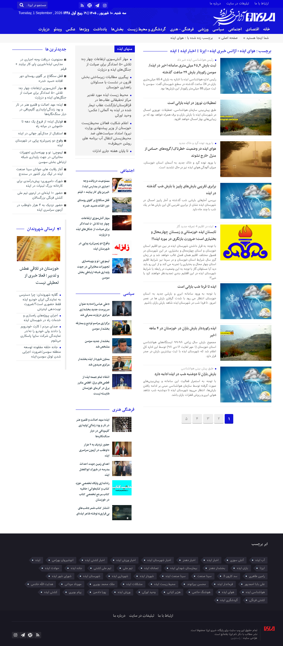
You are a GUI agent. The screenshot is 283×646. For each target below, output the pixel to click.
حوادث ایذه (52, 568)
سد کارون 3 (230, 576)
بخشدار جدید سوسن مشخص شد (97, 344)
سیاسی (218, 29)
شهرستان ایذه (91, 576)
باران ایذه (242, 568)
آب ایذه (260, 560)
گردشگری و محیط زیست (146, 29)
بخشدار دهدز (217, 568)
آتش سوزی (237, 560)
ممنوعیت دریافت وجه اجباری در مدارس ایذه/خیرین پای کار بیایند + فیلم (93, 186)
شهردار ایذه (147, 576)
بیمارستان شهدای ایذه (183, 568)
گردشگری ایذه (229, 600)
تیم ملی (128, 568)
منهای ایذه (124, 49)
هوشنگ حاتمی (201, 592)
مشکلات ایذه (134, 584)
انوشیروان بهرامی (63, 560)
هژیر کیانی (173, 592)
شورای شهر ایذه (62, 576)
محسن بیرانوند (196, 584)
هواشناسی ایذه (255, 592)
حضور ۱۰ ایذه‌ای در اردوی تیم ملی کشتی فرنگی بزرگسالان (40, 196)
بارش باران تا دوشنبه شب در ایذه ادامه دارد (185, 374)
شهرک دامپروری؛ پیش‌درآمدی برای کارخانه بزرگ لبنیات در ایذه (40, 184)
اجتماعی (235, 29)
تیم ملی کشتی (102, 568)
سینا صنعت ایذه (176, 576)
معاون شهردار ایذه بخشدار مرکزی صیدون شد (93, 362)
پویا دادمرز (99, 592)
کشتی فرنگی (257, 600)
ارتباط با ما (262, 3)
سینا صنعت (204, 576)
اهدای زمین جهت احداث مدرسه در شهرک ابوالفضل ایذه (94, 469)
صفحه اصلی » (228, 38)
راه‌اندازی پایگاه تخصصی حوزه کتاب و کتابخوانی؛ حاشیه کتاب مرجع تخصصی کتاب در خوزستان (92, 492)
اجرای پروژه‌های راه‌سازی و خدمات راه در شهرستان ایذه (42, 318)
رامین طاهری (257, 576)
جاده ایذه (76, 568)
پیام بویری (75, 592)
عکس (70, 29)
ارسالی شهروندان (41, 229)
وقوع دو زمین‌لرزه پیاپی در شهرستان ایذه (93, 246)
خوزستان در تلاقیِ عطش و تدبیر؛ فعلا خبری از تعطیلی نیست (39, 275)
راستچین (236, 638)
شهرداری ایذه (120, 576)
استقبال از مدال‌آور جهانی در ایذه (40, 133)
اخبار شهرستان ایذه (159, 560)
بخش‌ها (117, 29)
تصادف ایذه (151, 568)
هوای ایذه (228, 592)
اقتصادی (252, 29)
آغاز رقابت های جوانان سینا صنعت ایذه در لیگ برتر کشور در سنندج (39, 172)
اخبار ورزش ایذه (126, 560)
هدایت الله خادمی (42, 584)
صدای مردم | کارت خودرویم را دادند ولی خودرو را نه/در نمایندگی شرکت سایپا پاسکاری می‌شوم (40, 333)
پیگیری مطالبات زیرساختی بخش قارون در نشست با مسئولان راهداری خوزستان (106, 82)
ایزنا (262, 568)
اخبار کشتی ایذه (95, 560)
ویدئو (58, 29)
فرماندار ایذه (225, 584)
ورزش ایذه (124, 592)
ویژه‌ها (84, 29)
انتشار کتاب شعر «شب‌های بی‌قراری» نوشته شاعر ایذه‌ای (92, 511)
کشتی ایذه (50, 592)
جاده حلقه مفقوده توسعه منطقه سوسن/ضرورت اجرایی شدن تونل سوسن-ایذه (41, 352)
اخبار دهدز (189, 560)
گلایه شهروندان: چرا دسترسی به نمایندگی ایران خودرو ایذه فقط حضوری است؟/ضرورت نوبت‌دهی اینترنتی (40, 302)
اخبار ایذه (213, 560)
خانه (266, 29)
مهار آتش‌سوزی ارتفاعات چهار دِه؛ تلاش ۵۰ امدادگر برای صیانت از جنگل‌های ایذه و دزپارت (106, 65)
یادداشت (100, 29)
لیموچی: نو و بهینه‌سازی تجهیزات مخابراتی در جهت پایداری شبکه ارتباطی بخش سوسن (93, 270)
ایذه (37, 560)
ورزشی (203, 29)
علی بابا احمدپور (255, 584)
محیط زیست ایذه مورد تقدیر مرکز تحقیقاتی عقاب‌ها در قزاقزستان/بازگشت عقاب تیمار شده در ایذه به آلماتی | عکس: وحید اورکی (109, 106)
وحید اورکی (149, 592)
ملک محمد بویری (104, 584)
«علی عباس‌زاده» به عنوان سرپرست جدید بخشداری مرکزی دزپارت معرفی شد (94, 309)
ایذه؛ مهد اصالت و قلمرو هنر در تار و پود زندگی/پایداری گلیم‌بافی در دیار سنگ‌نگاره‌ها (92, 428)
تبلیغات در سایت (237, 3)
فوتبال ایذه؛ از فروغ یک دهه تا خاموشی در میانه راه (42, 124)
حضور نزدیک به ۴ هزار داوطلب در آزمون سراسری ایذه (94, 450)
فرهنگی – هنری (182, 29)
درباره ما (215, 3)
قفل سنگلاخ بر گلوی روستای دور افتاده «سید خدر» (93, 203)
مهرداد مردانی (73, 584)
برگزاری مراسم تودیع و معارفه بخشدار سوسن (92, 326)
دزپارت (43, 29)
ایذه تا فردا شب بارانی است (196, 287)
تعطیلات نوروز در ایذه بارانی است (191, 103)
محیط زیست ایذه (164, 584)
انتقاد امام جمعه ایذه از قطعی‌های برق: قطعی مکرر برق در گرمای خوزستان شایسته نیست (93, 385)
